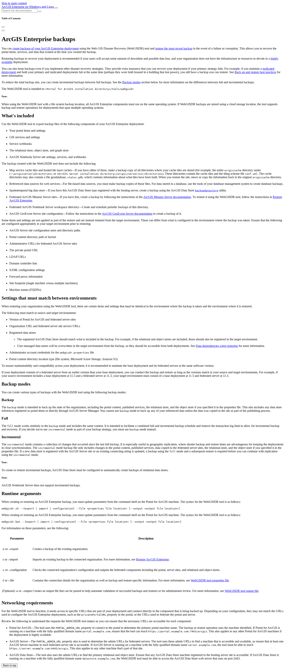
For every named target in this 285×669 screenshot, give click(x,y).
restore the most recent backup (173, 48)
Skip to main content (14, 3)
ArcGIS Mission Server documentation (167, 197)
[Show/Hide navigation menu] (56, 7)
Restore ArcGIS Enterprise (152, 559)
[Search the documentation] (39, 11)
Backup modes (131, 82)
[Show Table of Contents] (3, 30)
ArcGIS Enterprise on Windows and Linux (28, 6)
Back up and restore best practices (255, 72)
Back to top (9, 665)
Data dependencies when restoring (217, 346)
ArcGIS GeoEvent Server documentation (127, 213)
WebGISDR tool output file (241, 591)
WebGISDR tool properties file (210, 580)
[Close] (3, 27)
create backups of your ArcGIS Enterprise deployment (45, 48)
